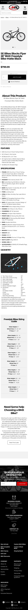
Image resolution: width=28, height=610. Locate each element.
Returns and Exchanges (17, 564)
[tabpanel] (14, 33)
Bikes (7, 17)
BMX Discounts (5, 556)
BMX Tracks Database (4, 585)
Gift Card (3, 553)
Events (3, 572)
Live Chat (14, 533)
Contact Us (4, 566)
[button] (3, 7)
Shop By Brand (18, 551)
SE (1, 62)
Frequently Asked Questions (19, 576)
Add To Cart (17, 77)
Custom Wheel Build (18, 547)
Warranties (17, 573)
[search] (25, 13)
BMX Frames (4, 551)
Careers (3, 574)
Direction (14, 521)
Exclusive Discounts (6, 593)
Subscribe (22, 483)
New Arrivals (4, 544)
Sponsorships (4, 569)
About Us (3, 564)
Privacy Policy (18, 570)
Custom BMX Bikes (20, 544)
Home (2, 17)
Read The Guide (14, 442)
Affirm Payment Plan (5, 589)
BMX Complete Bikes (5, 547)
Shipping (16, 568)
